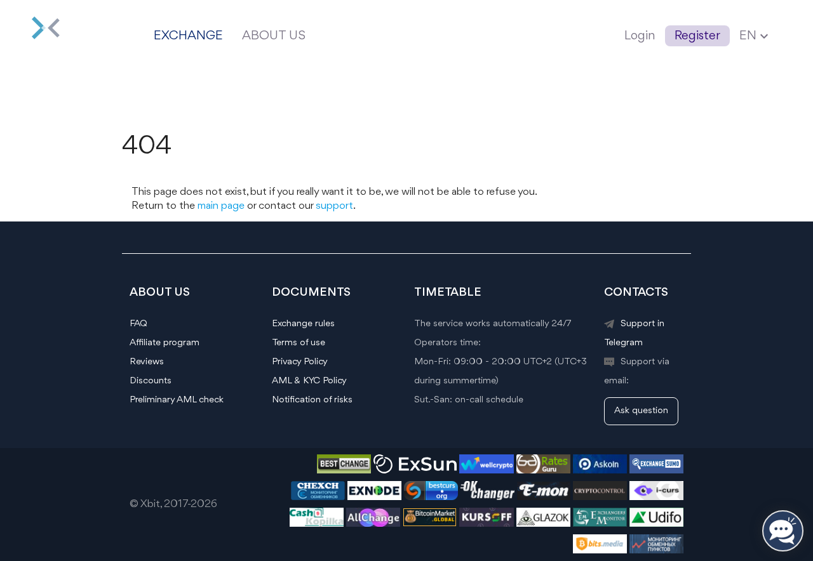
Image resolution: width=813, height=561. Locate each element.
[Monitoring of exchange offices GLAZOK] (543, 524)
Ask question (641, 411)
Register (697, 36)
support (334, 206)
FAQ (138, 324)
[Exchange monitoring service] (656, 498)
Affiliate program (164, 343)
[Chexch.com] (318, 498)
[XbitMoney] (64, 36)
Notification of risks (312, 400)
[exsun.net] (415, 471)
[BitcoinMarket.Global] (430, 524)
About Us (274, 36)
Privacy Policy (300, 362)
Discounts (150, 381)
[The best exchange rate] (656, 551)
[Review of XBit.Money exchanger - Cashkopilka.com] (317, 524)
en (755, 36)
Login (639, 36)
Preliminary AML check (177, 400)
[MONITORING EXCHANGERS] (344, 471)
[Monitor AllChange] (373, 524)
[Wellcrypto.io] (486, 471)
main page (221, 206)
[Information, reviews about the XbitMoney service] (600, 524)
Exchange (188, 36)
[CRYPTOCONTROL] (600, 498)
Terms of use (298, 343)
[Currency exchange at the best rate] (431, 498)
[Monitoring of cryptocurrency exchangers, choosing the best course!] (600, 471)
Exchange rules (303, 324)
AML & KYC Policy (309, 381)
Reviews (147, 362)
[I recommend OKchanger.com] (487, 498)
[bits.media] (600, 551)
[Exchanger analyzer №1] (543, 471)
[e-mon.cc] (543, 498)
